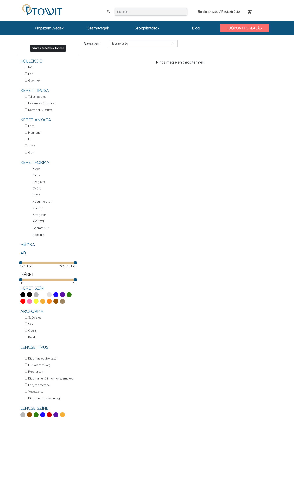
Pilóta (36, 195)
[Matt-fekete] (30, 294)
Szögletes (39, 182)
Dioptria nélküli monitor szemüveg (50, 378)
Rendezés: (91, 43)
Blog (196, 28)
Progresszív (36, 372)
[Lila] (63, 294)
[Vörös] (50, 414)
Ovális (37, 188)
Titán (31, 146)
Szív (31, 324)
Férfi (31, 74)
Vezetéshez (35, 391)
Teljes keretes (37, 97)
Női (30, 67)
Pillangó (38, 208)
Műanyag (34, 132)
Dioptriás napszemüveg (44, 398)
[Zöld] (70, 294)
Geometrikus (41, 228)
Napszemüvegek (49, 28)
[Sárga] (37, 301)
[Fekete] (23, 294)
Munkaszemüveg (39, 365)
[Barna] (56, 301)
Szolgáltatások (147, 28)
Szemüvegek (98, 28)
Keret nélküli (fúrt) (40, 110)
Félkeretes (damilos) (42, 103)
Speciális (38, 235)
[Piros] (23, 301)
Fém (31, 126)
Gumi (31, 152)
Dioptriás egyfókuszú (42, 358)
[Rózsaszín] (30, 301)
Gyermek (34, 80)
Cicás (36, 175)
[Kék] (56, 294)
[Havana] (63, 301)
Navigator (39, 215)
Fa (30, 139)
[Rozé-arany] (50, 301)
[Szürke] (37, 294)
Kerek (36, 168)
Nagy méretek (42, 201)
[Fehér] (43, 294)
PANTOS (38, 221)
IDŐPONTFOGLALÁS (244, 28)
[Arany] (43, 301)
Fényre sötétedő (39, 385)
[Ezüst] (50, 294)
